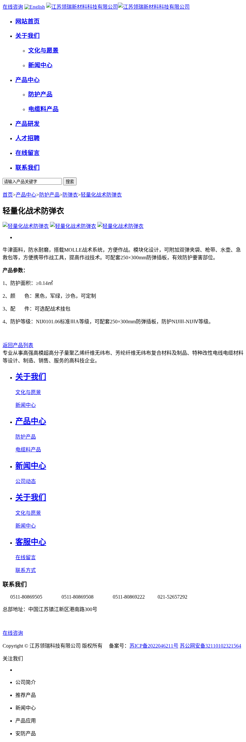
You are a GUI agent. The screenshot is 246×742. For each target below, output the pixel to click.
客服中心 (30, 542)
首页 (8, 195)
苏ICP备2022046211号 (153, 646)
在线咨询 (13, 7)
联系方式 (25, 570)
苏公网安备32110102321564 (210, 646)
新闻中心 (25, 405)
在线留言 (25, 557)
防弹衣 (70, 195)
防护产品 (49, 195)
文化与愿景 (28, 392)
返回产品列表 (18, 345)
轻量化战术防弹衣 (101, 195)
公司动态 (25, 481)
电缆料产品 (28, 449)
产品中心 (26, 195)
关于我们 (30, 377)
